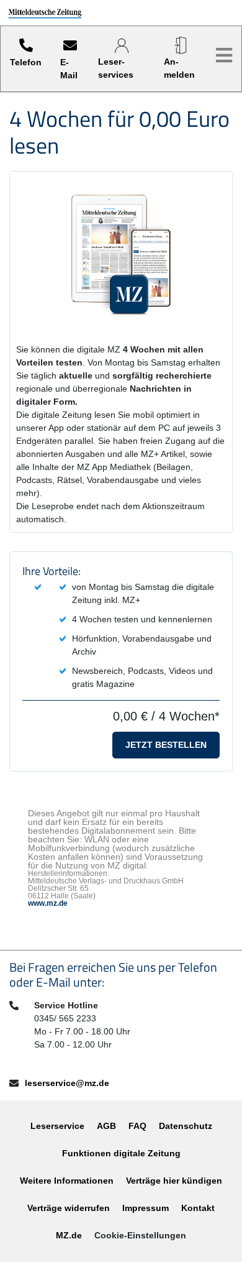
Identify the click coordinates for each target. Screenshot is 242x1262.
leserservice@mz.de (67, 1083)
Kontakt (198, 1208)
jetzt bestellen (166, 745)
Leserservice (57, 1126)
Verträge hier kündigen (174, 1181)
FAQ (137, 1126)
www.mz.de (48, 903)
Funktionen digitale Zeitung (121, 1153)
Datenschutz (185, 1126)
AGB (106, 1126)
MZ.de (69, 1235)
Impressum (145, 1208)
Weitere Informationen (67, 1181)
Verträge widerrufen (68, 1208)
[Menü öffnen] (224, 56)
